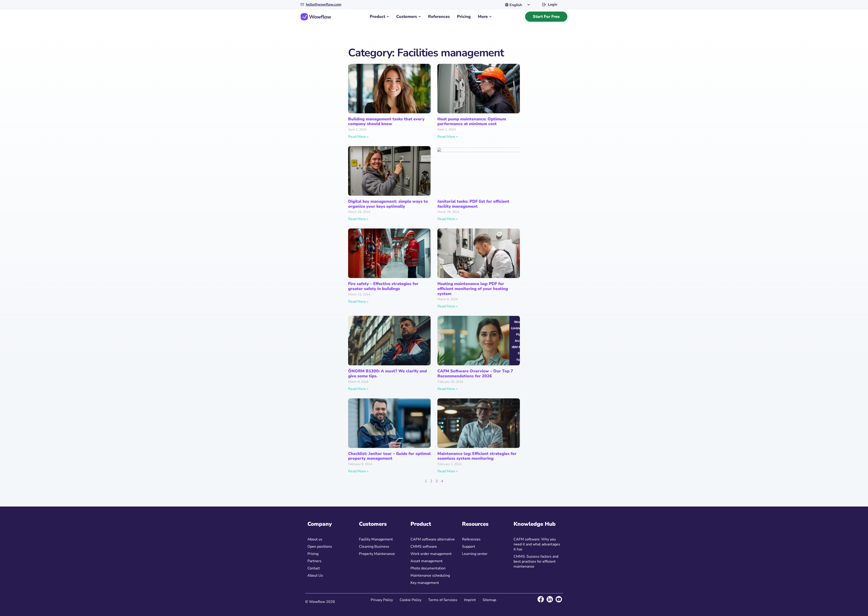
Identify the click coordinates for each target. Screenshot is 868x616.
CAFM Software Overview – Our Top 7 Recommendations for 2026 (475, 373)
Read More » (358, 136)
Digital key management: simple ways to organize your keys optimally (388, 204)
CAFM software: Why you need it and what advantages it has (537, 544)
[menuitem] (518, 4)
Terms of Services (442, 599)
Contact (313, 568)
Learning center (475, 553)
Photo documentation (428, 568)
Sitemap (489, 599)
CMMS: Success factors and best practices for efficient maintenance (536, 561)
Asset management (426, 561)
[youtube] (559, 599)
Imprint (470, 599)
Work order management (431, 553)
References (471, 539)
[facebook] (541, 599)
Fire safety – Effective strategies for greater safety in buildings (383, 286)
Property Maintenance (377, 553)
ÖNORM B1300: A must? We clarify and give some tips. (387, 373)
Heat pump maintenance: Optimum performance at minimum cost (471, 121)
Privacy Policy (382, 599)
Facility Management (376, 539)
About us (314, 539)
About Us (315, 575)
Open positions (319, 546)
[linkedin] (550, 599)
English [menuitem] (515, 4)
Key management (424, 582)
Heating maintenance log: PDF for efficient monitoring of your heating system (472, 288)
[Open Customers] (419, 17)
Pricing (312, 553)
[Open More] (490, 17)
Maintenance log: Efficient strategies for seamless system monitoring (477, 456)
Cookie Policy (410, 599)
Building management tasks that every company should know (386, 121)
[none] (518, 4)
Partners (314, 561)
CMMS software (423, 546)
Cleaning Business (374, 546)
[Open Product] (388, 17)
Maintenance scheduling (430, 575)
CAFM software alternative (432, 539)
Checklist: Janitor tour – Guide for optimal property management (389, 456)
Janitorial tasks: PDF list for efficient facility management (473, 204)
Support (468, 546)
